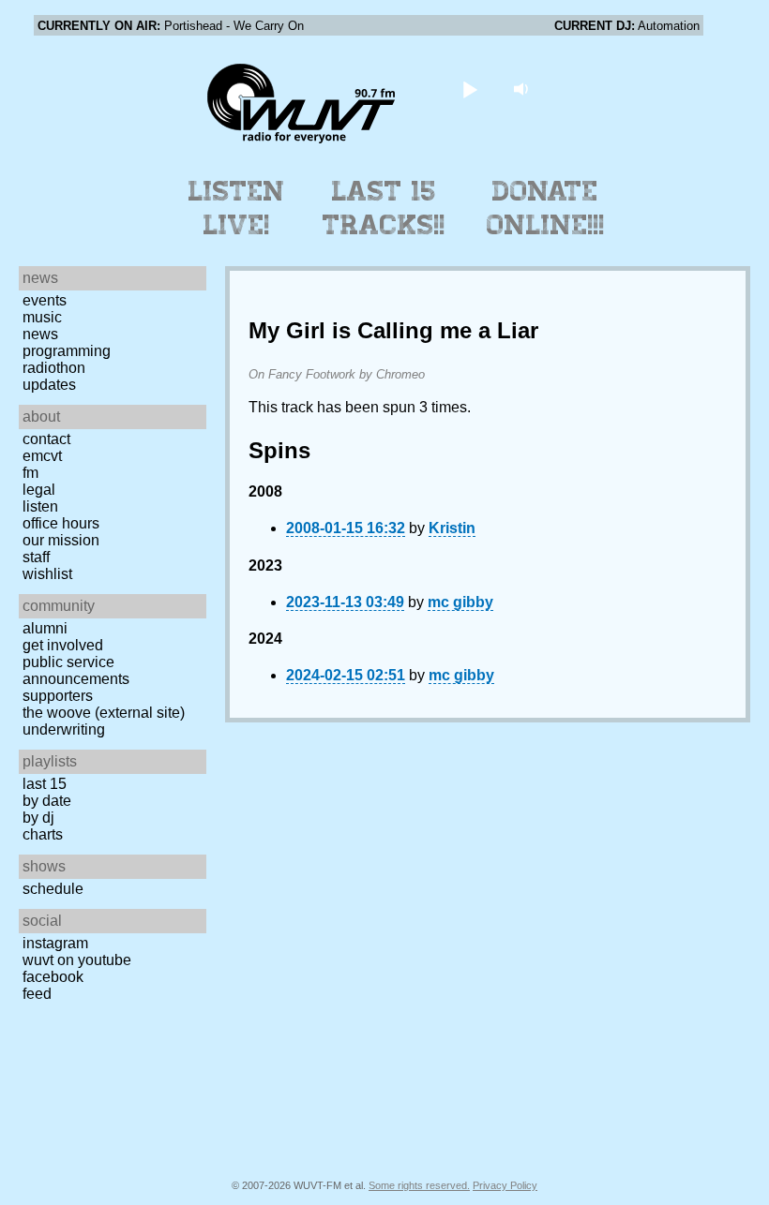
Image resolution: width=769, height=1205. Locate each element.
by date (47, 801)
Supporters (58, 696)
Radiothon (54, 368)
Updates (49, 385)
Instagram (55, 943)
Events (45, 300)
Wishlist (47, 574)
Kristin (452, 528)
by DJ (38, 818)
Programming (67, 351)
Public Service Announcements (76, 670)
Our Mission (61, 540)
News (40, 334)
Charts (43, 834)
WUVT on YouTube (77, 960)
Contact (46, 439)
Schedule (53, 889)
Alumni (45, 628)
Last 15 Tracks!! (384, 208)
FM (30, 473)
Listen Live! (236, 208)
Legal (39, 490)
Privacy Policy (505, 1185)
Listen (40, 506)
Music (42, 317)
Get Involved (63, 645)
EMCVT (42, 456)
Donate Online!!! (546, 208)
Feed (37, 994)
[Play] (470, 88)
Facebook (53, 977)
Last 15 (45, 784)
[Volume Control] (524, 88)
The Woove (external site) (104, 713)
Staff (36, 557)
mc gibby (460, 602)
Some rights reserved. (419, 1185)
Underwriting (64, 729)
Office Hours (61, 523)
